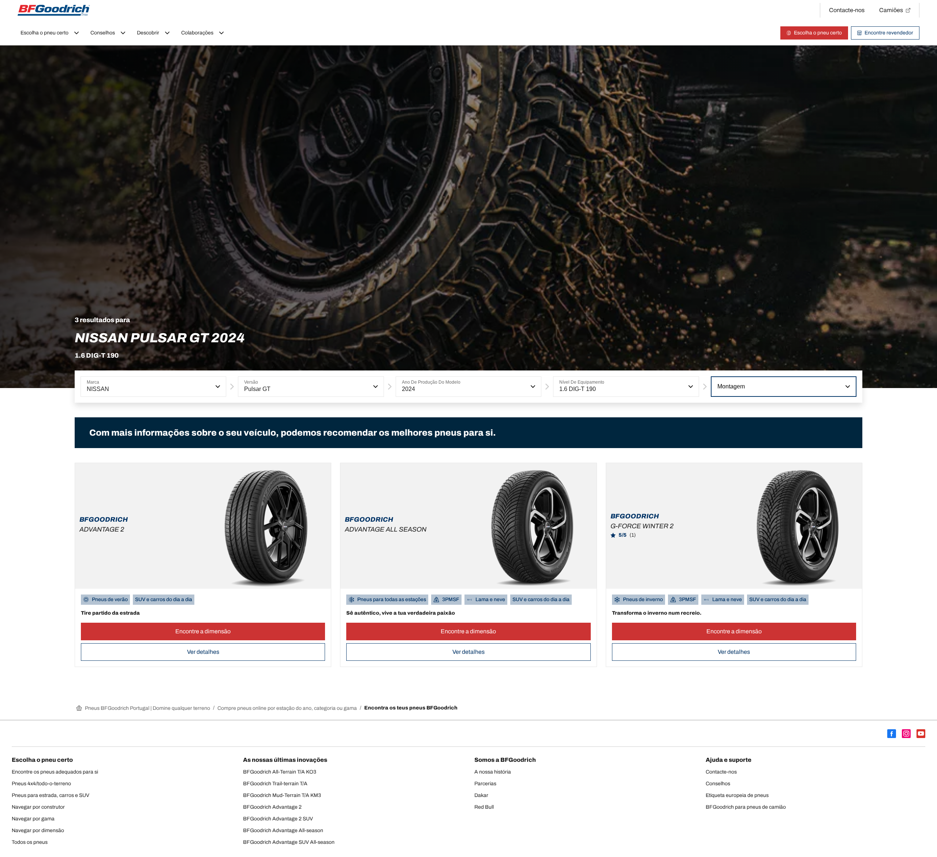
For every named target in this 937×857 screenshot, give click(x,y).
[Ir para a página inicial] (54, 10)
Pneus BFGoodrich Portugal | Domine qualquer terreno (147, 708)
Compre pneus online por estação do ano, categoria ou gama (287, 708)
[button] (217, 386)
